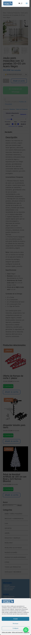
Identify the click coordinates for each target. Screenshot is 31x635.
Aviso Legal (26, 632)
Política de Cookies (6, 632)
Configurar (15, 628)
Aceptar (15, 618)
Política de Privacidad (17, 632)
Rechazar (15, 623)
